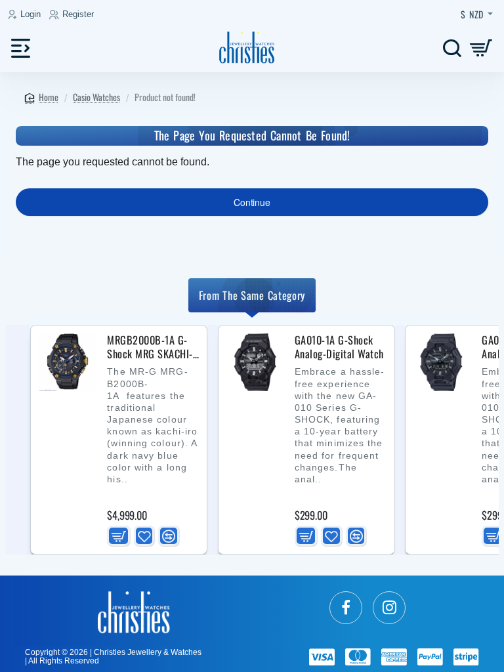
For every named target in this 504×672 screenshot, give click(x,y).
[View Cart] (481, 47)
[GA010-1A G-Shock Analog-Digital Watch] (255, 362)
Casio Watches (96, 97)
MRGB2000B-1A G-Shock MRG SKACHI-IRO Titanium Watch (150, 347)
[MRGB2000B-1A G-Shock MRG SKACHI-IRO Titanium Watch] (67, 362)
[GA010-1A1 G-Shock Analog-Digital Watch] (442, 362)
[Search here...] (452, 47)
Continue (252, 202)
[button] (118, 536)
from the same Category (252, 295)
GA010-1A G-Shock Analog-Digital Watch (339, 347)
